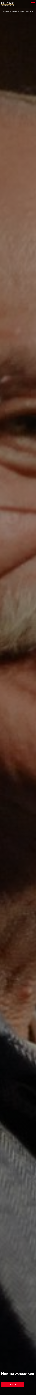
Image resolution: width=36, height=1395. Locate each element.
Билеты (12, 1384)
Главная (6, 11)
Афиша (14, 11)
